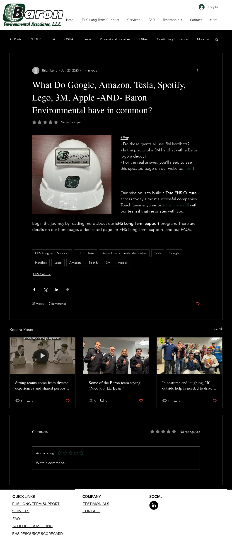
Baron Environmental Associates (124, 253)
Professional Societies (115, 39)
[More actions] (197, 70)
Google (174, 253)
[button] (152, 20)
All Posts (16, 39)
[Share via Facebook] (34, 289)
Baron (86, 39)
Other (143, 39)
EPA (52, 39)
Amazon (75, 263)
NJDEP (36, 39)
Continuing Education (172, 39)
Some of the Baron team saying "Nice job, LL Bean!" (114, 385)
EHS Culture (85, 253)
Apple (122, 263)
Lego (58, 263)
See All (217, 329)
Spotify (93, 263)
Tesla (157, 253)
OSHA (68, 39)
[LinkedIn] (153, 505)
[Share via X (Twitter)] (45, 289)
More (201, 39)
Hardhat (41, 263)
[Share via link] (67, 289)
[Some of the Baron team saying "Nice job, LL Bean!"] (116, 355)
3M (108, 263)
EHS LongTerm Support (52, 253)
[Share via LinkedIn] (56, 289)
